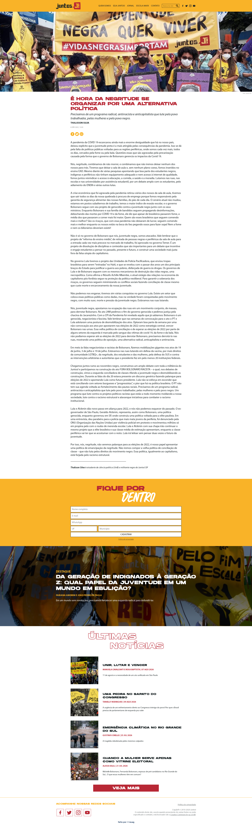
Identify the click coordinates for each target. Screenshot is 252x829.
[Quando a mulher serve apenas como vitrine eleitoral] (87, 766)
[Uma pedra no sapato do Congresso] (87, 702)
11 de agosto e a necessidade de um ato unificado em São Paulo (130, 675)
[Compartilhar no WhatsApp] (81, 134)
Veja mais (126, 788)
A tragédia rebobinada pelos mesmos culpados (123, 741)
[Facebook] (182, 6)
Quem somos (104, 6)
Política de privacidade (126, 539)
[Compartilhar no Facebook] (72, 134)
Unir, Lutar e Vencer (125, 665)
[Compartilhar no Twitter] (77, 134)
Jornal (130, 6)
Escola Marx (142, 6)
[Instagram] (190, 6)
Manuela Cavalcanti (113, 670)
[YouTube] (194, 6)
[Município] (139, 529)
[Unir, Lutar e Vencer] (87, 670)
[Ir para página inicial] (68, 8)
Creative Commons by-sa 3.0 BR (183, 815)
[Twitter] (186, 6)
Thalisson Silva (80, 123)
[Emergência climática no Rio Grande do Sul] (87, 734)
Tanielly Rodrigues (113, 702)
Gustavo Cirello (111, 735)
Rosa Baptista (133, 670)
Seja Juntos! (119, 6)
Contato (155, 6)
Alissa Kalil (109, 766)
